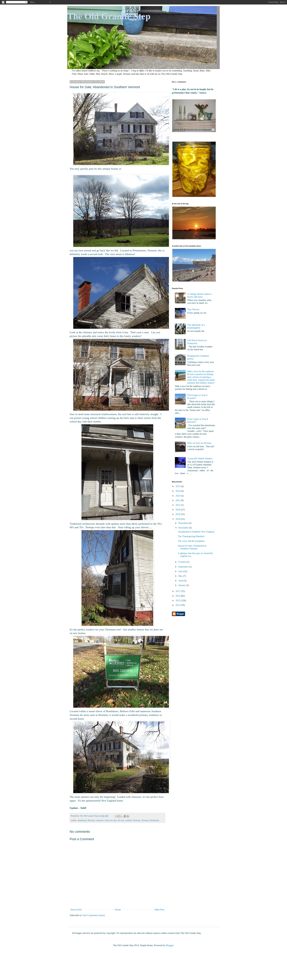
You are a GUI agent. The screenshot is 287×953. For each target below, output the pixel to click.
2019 (178, 514)
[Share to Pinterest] (127, 816)
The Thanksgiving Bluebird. (191, 536)
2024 (178, 491)
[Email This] (116, 816)
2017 (178, 591)
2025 (178, 486)
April (181, 580)
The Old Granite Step (108, 15)
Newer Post (75, 909)
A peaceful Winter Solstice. (200, 458)
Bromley (91, 820)
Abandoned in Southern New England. (196, 531)
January (182, 585)
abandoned (82, 820)
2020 (178, 509)
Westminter (154, 820)
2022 (178, 500)
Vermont (145, 820)
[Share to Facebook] (124, 816)
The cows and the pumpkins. (191, 541)
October (182, 562)
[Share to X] (122, 816)
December (183, 523)
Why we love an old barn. (199, 443)
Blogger (169, 945)
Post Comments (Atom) (94, 915)
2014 (178, 605)
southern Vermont (132, 820)
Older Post (159, 909)
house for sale (110, 820)
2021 (178, 505)
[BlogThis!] (119, 816)
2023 (178, 495)
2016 (178, 596)
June (180, 571)
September (183, 566)
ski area (121, 820)
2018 (178, 519)
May (180, 576)
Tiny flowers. (193, 309)
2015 (178, 600)
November (183, 527)
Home (118, 909)
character (100, 820)
